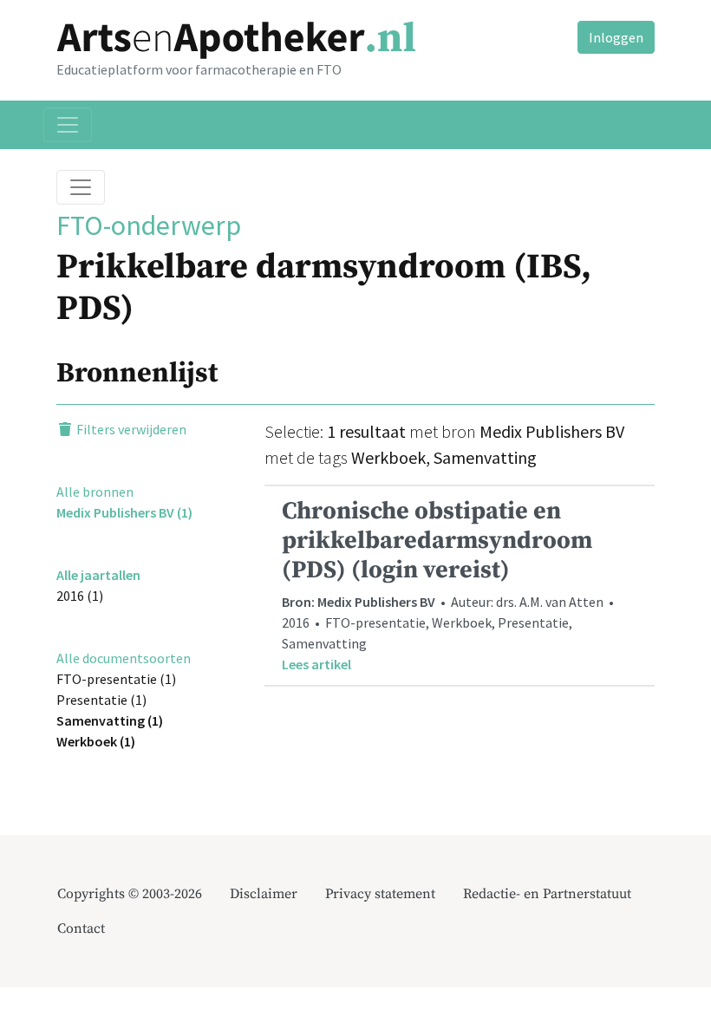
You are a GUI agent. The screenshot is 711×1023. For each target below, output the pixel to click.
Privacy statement (380, 893)
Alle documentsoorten (123, 658)
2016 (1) (79, 595)
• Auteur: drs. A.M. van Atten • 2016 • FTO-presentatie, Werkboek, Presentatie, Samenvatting (449, 584)
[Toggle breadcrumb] (80, 187)
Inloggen (616, 37)
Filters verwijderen (130, 429)
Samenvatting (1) (109, 720)
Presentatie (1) (101, 699)
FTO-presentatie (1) (116, 678)
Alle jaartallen (98, 574)
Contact (81, 928)
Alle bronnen (95, 491)
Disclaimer (263, 893)
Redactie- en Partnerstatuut (547, 893)
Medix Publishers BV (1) (124, 512)
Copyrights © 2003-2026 (129, 893)
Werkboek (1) (95, 741)
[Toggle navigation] (67, 125)
